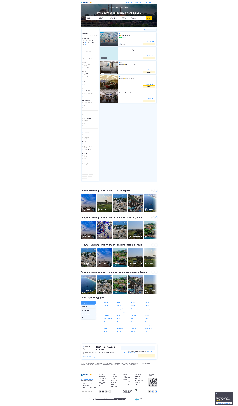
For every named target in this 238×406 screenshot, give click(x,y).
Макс (99, 356)
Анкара (133, 305)
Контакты (113, 384)
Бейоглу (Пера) (121, 312)
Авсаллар (106, 302)
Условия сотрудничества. (100, 399)
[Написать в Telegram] (143, 2)
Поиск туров (102, 376)
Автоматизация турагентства (126, 382)
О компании (114, 376)
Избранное (148, 2)
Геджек (147, 318)
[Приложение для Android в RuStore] (156, 391)
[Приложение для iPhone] (149, 391)
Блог (100, 385)
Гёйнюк (105, 321)
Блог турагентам (139, 380)
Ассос (132, 308)
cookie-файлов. (219, 400)
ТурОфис (125, 379)
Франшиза (137, 376)
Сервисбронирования (126, 377)
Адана (118, 302)
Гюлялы (119, 321)
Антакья (147, 305)
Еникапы (133, 325)
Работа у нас (114, 380)
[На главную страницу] (87, 2)
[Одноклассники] (106, 391)
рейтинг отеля (85, 310)
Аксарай (106, 305)
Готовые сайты (126, 384)
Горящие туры (102, 378)
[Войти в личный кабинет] (156, 2)
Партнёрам (137, 382)
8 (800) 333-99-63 (128, 2)
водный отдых (86, 314)
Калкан (146, 331)
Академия (137, 378)
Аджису (133, 302)
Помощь (85, 387)
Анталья (106, 308)
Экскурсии (101, 380)
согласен (125, 351)
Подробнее (153, 398)
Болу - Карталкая (108, 318)
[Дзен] (109, 391)
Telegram (95, 356)
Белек (132, 312)
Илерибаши (120, 328)
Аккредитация (114, 386)
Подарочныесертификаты (102, 383)
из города (84, 306)
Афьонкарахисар (149, 308)
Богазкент (133, 315)
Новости (113, 378)
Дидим (119, 325)
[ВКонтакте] (103, 391)
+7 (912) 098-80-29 (137, 2)
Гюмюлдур (134, 321)
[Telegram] (100, 391)
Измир (105, 328)
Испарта (106, 331)
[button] (92, 18)
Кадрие (119, 331)
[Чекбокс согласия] (121, 352)
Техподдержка (93, 387)
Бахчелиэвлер (107, 312)
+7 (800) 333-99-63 (87, 356)
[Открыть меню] (153, 2)
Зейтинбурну (148, 325)
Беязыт (119, 315)
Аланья (119, 305)
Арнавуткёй (120, 308)
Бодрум (147, 315)
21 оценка (124, 37)
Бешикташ (106, 315)
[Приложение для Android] (152, 391)
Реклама (137, 384)
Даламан (147, 321)
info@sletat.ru (86, 385)
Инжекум (133, 328)
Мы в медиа (113, 382)
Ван (132, 318)
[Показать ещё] (156, 190)
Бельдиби (147, 312)
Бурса (118, 318)
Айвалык (147, 302)
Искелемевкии (148, 328)
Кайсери (133, 331)
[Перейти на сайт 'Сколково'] (137, 391)
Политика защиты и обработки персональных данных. (115, 399)
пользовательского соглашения (120, 398)
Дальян (105, 325)
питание (84, 317)
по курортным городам (88, 303)
